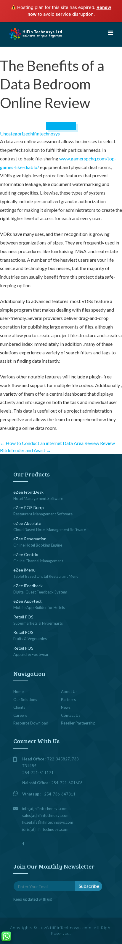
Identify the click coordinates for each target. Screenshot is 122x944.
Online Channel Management (38, 560)
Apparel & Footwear (31, 654)
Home (18, 691)
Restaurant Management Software (43, 514)
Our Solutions (25, 699)
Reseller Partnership (78, 723)
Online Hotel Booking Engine (37, 545)
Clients (19, 707)
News (65, 707)
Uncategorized (15, 133)
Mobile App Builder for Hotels (39, 607)
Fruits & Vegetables (30, 638)
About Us (69, 691)
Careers (20, 715)
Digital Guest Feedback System (40, 592)
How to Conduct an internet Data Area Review (49, 443)
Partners (68, 699)
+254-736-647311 (59, 794)
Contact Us (70, 715)
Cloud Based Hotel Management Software (49, 529)
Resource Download (30, 723)
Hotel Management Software (38, 498)
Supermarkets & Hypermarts (38, 623)
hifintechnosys (45, 133)
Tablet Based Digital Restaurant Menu (45, 576)
